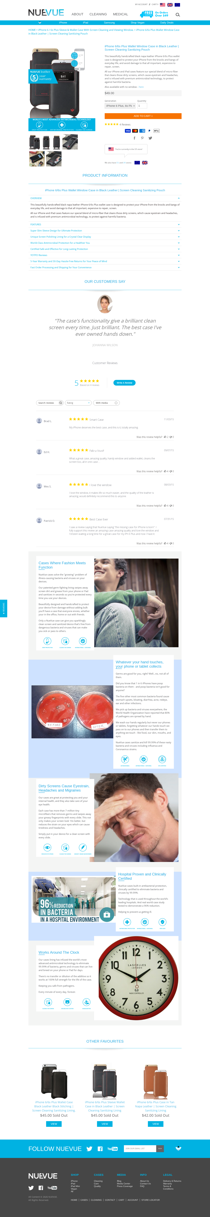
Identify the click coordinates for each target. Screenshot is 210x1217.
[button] (3, 608)
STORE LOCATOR (150, 1200)
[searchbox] (47, 402)
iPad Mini (75, 1186)
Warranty (167, 1183)
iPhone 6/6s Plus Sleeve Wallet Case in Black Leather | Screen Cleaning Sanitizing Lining (105, 1106)
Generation (110, 100)
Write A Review (124, 382)
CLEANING (98, 14)
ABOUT (77, 14)
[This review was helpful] (165, 437)
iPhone (63, 22)
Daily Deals (167, 22)
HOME (32, 30)
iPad (85, 22)
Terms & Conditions (168, 1187)
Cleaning (98, 1181)
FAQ (142, 1186)
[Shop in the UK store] (144, 163)
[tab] (105, 198)
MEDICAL (120, 14)
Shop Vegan (137, 22)
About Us (144, 1181)
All (72, 1191)
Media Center (123, 1183)
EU (118, 162)
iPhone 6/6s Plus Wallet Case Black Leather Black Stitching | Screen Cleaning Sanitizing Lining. (54, 1106)
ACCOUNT (133, 1200)
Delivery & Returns (172, 1181)
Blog (119, 1181)
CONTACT (110, 1200)
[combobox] (78, 403)
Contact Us (145, 1183)
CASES (84, 1200)
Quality (97, 1186)
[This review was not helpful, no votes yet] (171, 437)
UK (124, 162)
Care (96, 1183)
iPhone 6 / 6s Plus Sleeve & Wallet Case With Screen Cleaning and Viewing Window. (86, 30)
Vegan (74, 1189)
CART (121, 1200)
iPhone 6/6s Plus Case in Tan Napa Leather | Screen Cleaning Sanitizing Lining (155, 1106)
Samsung (109, 22)
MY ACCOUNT (141, 4)
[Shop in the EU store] (136, 163)
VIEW (54, 1124)
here (141, 86)
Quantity (141, 100)
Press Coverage (125, 1186)
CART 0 (155, 4)
